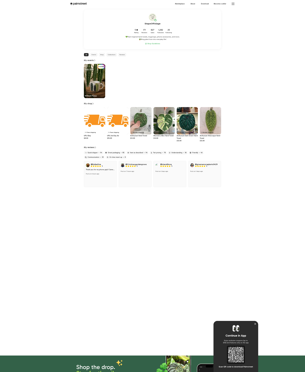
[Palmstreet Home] (78, 4)
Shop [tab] (102, 55)
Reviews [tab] (122, 55)
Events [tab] (94, 55)
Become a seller (220, 4)
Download (205, 4)
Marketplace (180, 4)
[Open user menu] (233, 3)
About (193, 4)
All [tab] (86, 55)
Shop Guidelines (153, 44)
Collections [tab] (111, 55)
